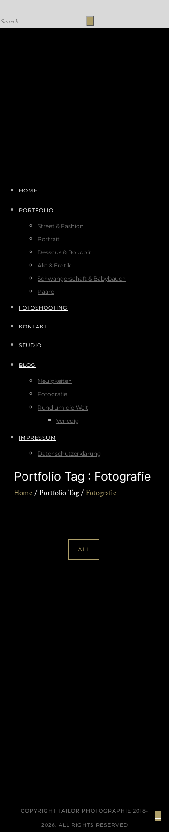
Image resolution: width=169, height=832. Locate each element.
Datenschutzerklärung (69, 453)
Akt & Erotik (54, 265)
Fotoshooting (43, 308)
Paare (46, 291)
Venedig (67, 420)
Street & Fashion (61, 225)
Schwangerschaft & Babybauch (82, 278)
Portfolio (36, 210)
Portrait (49, 239)
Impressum (37, 438)
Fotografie (52, 393)
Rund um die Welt (63, 407)
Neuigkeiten (55, 380)
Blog (27, 365)
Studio (30, 345)
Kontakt (33, 326)
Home (28, 190)
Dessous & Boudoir (64, 252)
